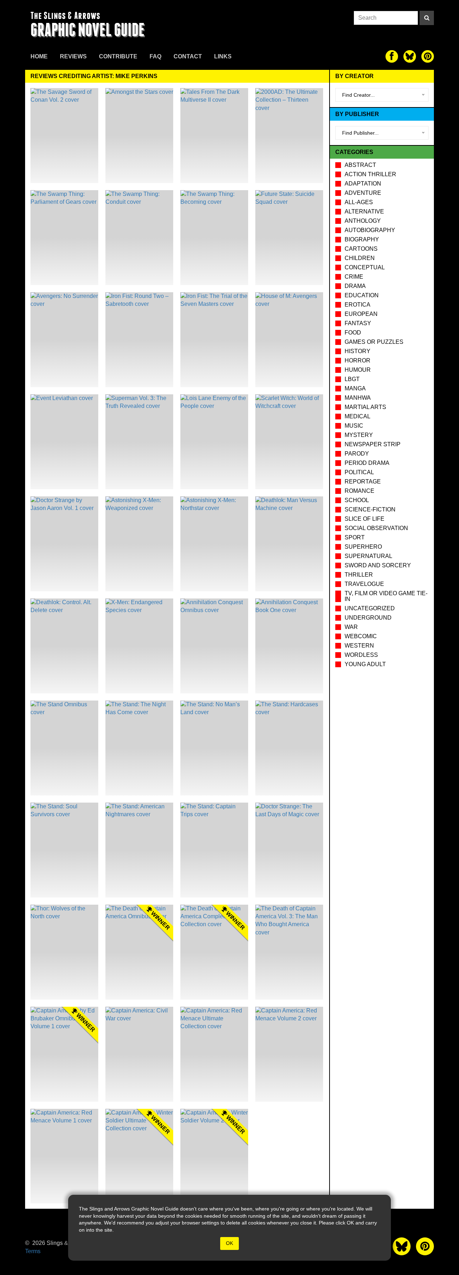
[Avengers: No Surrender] (64, 339)
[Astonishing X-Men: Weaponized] (139, 543)
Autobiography (370, 230)
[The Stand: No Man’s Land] (214, 748)
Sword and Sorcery (378, 565)
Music (354, 426)
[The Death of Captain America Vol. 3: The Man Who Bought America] (289, 952)
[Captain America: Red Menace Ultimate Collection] (214, 1054)
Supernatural (368, 556)
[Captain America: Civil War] (139, 1054)
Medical (357, 416)
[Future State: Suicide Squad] (289, 237)
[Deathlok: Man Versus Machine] (289, 543)
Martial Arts (365, 407)
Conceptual (365, 267)
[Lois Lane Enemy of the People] (214, 441)
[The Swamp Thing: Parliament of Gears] (64, 237)
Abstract (360, 165)
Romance (359, 491)
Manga (355, 388)
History (357, 351)
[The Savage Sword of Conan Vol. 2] (64, 135)
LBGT (352, 379)
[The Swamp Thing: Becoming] (214, 237)
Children (360, 258)
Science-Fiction (370, 509)
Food (353, 332)
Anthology (363, 221)
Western (359, 646)
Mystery (359, 435)
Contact (188, 56)
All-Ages (359, 202)
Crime (354, 277)
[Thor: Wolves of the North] (64, 952)
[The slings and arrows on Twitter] (409, 56)
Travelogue (364, 584)
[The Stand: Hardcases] (289, 748)
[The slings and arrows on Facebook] (391, 56)
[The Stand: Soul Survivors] (64, 850)
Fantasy (358, 323)
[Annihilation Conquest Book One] (289, 645)
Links (223, 56)
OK (229, 1243)
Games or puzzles (374, 342)
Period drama (367, 463)
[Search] (427, 18)
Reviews (73, 56)
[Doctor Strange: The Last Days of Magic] (289, 850)
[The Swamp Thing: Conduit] (139, 237)
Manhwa (358, 398)
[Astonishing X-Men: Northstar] (214, 543)
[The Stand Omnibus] (64, 748)
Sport (355, 537)
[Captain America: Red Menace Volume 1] (64, 1156)
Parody (357, 454)
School (357, 500)
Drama (355, 286)
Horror (357, 360)
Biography (362, 239)
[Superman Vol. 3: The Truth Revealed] (139, 441)
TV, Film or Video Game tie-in (386, 596)
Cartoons (361, 249)
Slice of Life (364, 519)
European (361, 314)
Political (359, 472)
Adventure (363, 193)
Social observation (376, 528)
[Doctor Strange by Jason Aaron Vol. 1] (64, 543)
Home (39, 56)
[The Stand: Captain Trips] (214, 850)
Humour (358, 370)
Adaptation (363, 184)
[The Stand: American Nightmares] (139, 850)
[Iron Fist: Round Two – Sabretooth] (139, 339)
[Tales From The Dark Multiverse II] (214, 135)
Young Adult (365, 664)
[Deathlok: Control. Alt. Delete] (64, 645)
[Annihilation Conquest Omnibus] (214, 645)
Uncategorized (370, 608)
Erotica (357, 305)
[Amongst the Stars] (139, 135)
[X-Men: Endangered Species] (139, 645)
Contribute (118, 56)
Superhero (363, 547)
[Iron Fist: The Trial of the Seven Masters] (214, 339)
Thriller (359, 575)
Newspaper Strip (373, 444)
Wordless (361, 655)
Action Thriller (370, 174)
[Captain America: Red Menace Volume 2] (289, 1054)
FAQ (155, 56)
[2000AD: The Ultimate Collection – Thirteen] (289, 135)
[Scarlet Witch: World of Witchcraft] (289, 441)
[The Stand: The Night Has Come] (139, 748)
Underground (368, 618)
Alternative (364, 211)
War (351, 627)
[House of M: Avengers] (289, 339)
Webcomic (361, 636)
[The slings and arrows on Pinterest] (427, 56)
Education (362, 295)
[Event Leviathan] (64, 441)
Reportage (363, 481)
